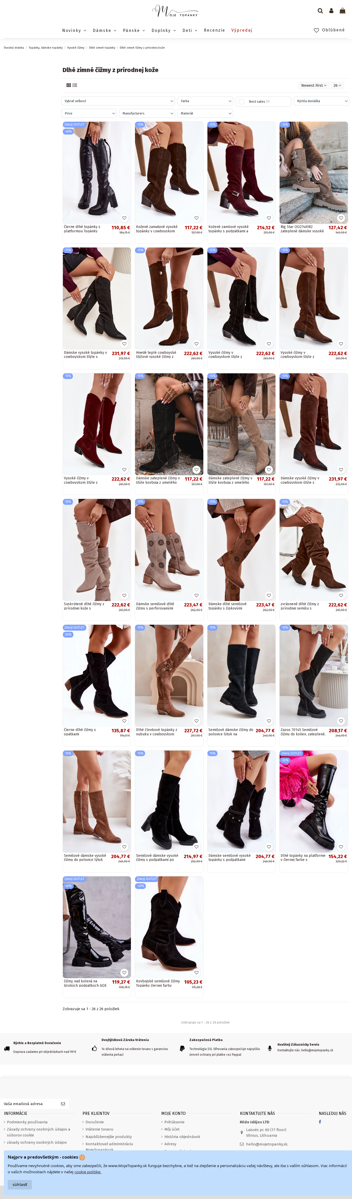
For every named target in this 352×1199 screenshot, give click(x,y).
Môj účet (172, 1129)
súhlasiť (20, 1184)
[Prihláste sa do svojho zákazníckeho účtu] (331, 11)
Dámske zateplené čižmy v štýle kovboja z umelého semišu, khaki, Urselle (230, 482)
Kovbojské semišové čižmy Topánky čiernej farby (158, 983)
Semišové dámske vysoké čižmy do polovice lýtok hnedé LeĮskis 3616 (85, 860)
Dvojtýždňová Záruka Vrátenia (125, 1040)
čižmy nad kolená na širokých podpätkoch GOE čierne (85, 985)
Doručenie (95, 1122)
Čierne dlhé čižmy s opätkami (80, 732)
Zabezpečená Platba (206, 1040)
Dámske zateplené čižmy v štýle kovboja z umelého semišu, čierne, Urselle (158, 482)
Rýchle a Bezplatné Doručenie (37, 1043)
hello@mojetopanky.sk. (267, 1144)
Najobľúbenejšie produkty (109, 1136)
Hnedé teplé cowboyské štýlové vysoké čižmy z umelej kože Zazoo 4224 (156, 357)
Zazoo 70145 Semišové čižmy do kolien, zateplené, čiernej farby (303, 734)
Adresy (170, 1144)
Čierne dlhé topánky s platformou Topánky (82, 229)
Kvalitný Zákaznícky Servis (298, 1044)
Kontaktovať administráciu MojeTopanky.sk (109, 1147)
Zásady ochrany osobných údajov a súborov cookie (38, 1132)
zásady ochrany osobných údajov (37, 1142)
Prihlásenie (174, 1122)
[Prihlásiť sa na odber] (63, 1104)
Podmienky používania (27, 1122)
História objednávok (182, 1136)
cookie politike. (87, 1171)
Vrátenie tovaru (99, 1129)
